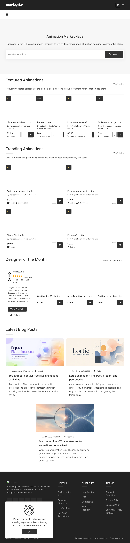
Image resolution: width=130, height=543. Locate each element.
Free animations (117, 538)
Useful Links (64, 508)
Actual (40, 371)
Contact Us (87, 501)
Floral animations (91, 195)
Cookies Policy (113, 505)
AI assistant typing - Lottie (80, 296)
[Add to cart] (31, 134)
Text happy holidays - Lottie (110, 296)
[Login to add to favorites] (18, 134)
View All (117, 84)
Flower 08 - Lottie (75, 235)
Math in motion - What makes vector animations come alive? (61, 443)
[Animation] (20, 107)
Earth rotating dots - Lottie (20, 191)
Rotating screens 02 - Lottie (80, 122)
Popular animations (83, 538)
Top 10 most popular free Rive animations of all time (33, 377)
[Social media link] (9, 500)
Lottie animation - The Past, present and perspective (93, 377)
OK (29, 531)
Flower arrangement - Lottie (80, 191)
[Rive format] (24, 134)
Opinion (100, 371)
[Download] (120, 134)
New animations (101, 538)
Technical (71, 437)
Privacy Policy (113, 500)
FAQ (84, 497)
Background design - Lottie (110, 122)
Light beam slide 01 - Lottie (19, 122)
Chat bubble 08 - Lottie (48, 296)
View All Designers (112, 260)
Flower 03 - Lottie (15, 235)
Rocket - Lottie (44, 122)
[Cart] (117, 5)
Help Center (88, 492)
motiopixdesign (16, 126)
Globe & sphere (30, 195)
